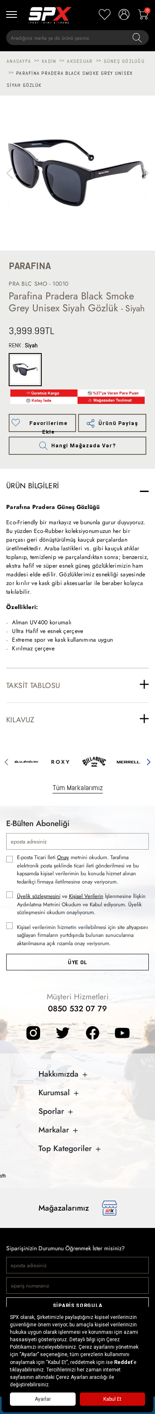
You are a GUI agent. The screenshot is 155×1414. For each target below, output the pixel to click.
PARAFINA (30, 266)
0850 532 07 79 (77, 1008)
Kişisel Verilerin (86, 896)
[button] (145, 173)
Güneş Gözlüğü (124, 61)
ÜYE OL (77, 962)
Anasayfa (19, 61)
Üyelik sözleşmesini (38, 896)
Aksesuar (80, 61)
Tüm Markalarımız (77, 787)
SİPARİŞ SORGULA (78, 1305)
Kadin (49, 61)
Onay (63, 857)
